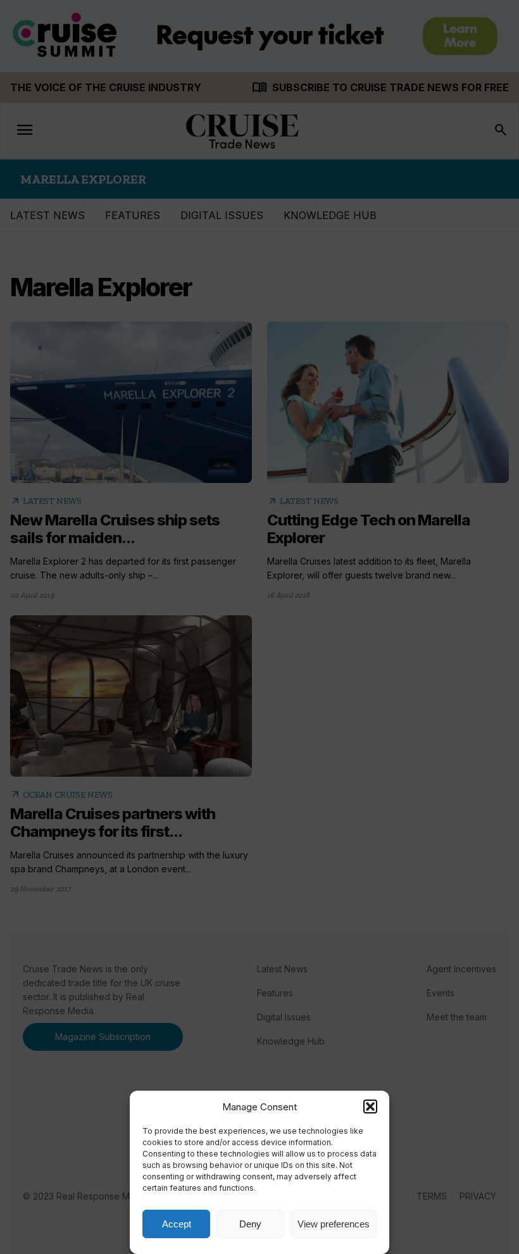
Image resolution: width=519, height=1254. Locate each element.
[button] (370, 1106)
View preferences (333, 1224)
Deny (250, 1224)
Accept (176, 1224)
